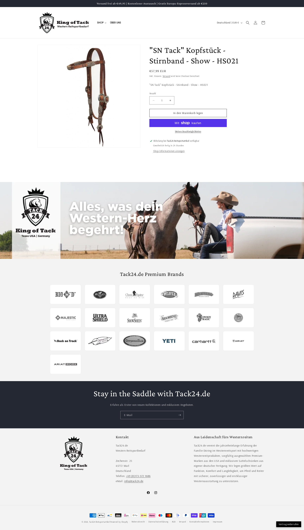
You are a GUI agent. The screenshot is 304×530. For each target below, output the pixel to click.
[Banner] (152, 220)
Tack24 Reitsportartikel (99, 522)
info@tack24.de (133, 481)
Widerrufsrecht (138, 521)
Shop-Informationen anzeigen (169, 151)
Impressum (217, 521)
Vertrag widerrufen (289, 524)
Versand (166, 76)
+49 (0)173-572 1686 (138, 476)
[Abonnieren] (179, 415)
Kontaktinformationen (199, 521)
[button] (248, 23)
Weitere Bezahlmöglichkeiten (188, 131)
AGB (174, 521)
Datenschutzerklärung (158, 521)
